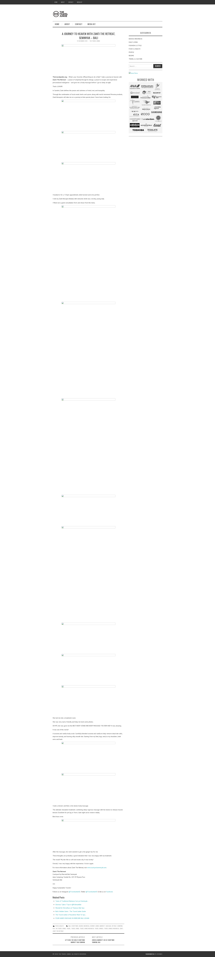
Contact (70, 2)
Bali (69, 926)
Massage (108, 926)
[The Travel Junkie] (60, 14)
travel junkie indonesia (87, 928)
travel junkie (75, 928)
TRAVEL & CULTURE (135, 59)
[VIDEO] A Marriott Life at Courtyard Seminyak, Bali (103, 941)
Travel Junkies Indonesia (111, 928)
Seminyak (120, 926)
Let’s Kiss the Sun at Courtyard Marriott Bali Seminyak (75, 941)
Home (55, 2)
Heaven (81, 926)
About (63, 2)
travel (69, 928)
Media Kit (79, 2)
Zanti (121, 928)
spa (54, 928)
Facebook (109, 892)
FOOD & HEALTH (59, 926)
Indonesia (86, 926)
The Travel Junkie (95, 41)
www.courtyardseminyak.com (96, 868)
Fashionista (150, 954)
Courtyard (74, 926)
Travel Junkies (99, 928)
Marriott (102, 926)
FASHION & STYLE (135, 46)
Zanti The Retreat (58, 931)
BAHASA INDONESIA (135, 39)
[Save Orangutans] (133, 73)
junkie (97, 926)
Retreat (114, 926)
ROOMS (131, 56)
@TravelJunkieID (74, 892)
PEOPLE (131, 52)
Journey (92, 926)
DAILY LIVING (133, 42)
